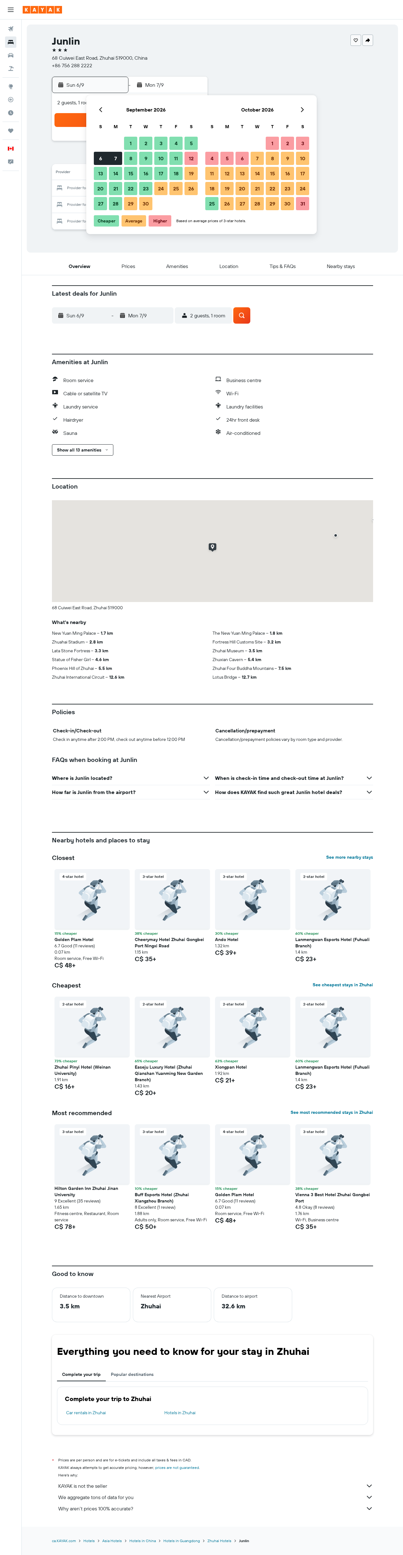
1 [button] (131, 143)
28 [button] (115, 203)
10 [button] (161, 158)
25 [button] (176, 188)
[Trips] (11, 130)
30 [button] (146, 203)
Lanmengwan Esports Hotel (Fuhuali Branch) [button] (332, 943)
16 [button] (146, 173)
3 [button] (161, 143)
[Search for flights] (11, 29)
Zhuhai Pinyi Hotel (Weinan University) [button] (82, 1070)
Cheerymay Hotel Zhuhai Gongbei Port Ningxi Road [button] (169, 943)
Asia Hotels (112, 1540)
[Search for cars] (11, 55)
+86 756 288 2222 (72, 65)
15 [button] (130, 173)
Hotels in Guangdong (181, 1540)
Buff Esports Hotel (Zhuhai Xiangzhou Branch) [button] (162, 1198)
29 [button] (130, 203)
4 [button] (176, 143)
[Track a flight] (11, 99)
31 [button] (302, 203)
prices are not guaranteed (177, 1467)
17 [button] (161, 173)
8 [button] (130, 158)
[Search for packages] (11, 68)
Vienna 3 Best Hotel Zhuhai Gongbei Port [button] (332, 1198)
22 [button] (130, 188)
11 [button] (176, 158)
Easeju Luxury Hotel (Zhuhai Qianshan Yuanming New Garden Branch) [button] (169, 1073)
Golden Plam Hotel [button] (74, 939)
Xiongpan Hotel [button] (231, 1067)
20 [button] (100, 188)
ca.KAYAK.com (64, 1540)
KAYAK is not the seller (82, 1486)
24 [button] (161, 188)
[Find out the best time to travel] (11, 113)
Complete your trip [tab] (81, 1374)
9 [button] (146, 158)
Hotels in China (142, 1540)
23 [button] (146, 188)
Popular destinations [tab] (132, 1374)
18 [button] (176, 173)
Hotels (89, 1540)
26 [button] (191, 188)
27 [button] (100, 203)
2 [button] (146, 143)
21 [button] (115, 188)
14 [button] (115, 173)
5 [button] (191, 143)
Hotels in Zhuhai (180, 1412)
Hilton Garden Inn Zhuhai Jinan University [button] (86, 1191)
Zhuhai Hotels (219, 1540)
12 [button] (191, 158)
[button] (11, 10)
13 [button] (100, 173)
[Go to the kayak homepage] (42, 10)
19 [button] (191, 173)
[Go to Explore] (11, 86)
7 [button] (115, 158)
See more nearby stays (349, 857)
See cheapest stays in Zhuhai (343, 985)
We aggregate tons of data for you (95, 1497)
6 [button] (100, 158)
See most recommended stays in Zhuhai (332, 1112)
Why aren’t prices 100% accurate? (95, 1508)
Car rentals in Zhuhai (86, 1412)
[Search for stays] (11, 42)
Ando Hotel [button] (226, 939)
